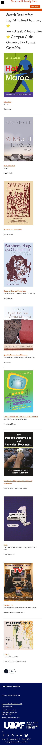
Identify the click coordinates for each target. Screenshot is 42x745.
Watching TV (8, 605)
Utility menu (35, 6)
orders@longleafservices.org (10, 717)
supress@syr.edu (7, 706)
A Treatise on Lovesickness (13, 229)
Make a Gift (25, 739)
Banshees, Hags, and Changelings (15, 291)
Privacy (4, 739)
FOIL (5, 545)
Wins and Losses (9, 166)
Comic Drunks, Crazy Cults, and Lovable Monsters (21, 417)
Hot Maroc (7, 102)
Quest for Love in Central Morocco (15, 355)
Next (12, 671)
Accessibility (14, 739)
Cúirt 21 (7, 654)
